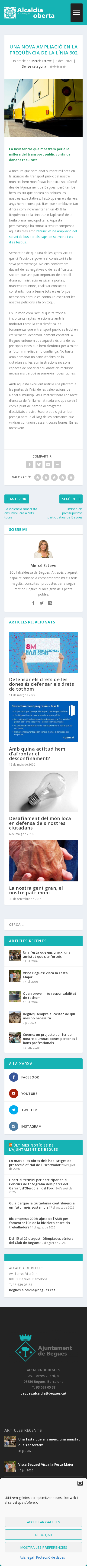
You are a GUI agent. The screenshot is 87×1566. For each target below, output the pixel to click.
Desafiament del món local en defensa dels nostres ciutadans (41, 823)
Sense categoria (34, 66)
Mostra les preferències (43, 1547)
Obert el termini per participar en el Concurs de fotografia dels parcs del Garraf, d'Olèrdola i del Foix (38, 1184)
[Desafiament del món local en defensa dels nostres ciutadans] (43, 791)
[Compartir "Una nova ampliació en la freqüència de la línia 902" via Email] (48, 464)
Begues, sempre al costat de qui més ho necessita (49, 1016)
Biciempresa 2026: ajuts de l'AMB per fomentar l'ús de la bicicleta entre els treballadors (39, 1222)
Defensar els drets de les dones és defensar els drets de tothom (41, 684)
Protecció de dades (50, 1557)
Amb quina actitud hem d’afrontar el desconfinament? (37, 753)
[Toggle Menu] (76, 12)
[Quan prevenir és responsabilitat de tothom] (15, 996)
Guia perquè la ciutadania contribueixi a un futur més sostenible (42, 1205)
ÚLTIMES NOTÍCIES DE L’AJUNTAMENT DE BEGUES (33, 1147)
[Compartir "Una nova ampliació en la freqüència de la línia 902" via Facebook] (29, 464)
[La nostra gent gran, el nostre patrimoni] (43, 860)
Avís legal (27, 1557)
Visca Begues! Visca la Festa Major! (45, 975)
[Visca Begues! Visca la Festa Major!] (15, 976)
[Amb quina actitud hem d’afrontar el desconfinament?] (43, 722)
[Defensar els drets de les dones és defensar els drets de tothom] (43, 652)
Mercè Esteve (41, 61)
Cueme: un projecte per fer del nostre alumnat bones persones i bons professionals (50, 1038)
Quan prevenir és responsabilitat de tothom (49, 995)
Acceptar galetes (43, 1522)
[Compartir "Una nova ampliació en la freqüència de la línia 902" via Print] (57, 464)
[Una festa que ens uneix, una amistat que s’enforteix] (15, 955)
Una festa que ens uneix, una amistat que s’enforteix (47, 954)
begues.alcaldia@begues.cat (32, 1290)
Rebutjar (43, 1534)
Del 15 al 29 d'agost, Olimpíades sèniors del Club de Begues (41, 1240)
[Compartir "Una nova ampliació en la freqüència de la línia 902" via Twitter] (39, 464)
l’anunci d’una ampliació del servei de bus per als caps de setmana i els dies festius (43, 236)
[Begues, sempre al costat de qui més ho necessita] (15, 1017)
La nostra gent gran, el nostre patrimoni (36, 890)
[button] (80, 1483)
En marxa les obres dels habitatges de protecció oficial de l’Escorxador (40, 1163)
